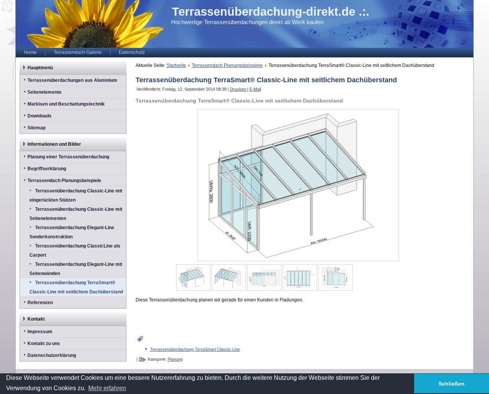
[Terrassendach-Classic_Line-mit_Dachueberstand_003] (264, 277)
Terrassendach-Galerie (78, 52)
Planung (175, 359)
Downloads (40, 116)
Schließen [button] (452, 384)
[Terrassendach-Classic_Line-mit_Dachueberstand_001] (193, 277)
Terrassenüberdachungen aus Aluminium (72, 80)
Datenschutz (132, 52)
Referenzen (40, 302)
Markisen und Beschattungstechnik (66, 104)
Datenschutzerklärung (52, 355)
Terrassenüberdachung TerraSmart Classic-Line (195, 349)
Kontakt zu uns (44, 343)
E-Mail (255, 89)
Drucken (238, 89)
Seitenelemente (45, 92)
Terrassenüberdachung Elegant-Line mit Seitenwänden (75, 269)
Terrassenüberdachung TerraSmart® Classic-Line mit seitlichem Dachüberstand (76, 287)
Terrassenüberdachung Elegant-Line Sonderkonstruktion (71, 232)
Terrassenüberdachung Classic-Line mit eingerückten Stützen (75, 195)
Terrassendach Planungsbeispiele (64, 180)
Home (30, 52)
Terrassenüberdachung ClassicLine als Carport (74, 250)
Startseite (176, 65)
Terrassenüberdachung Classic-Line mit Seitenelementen (75, 214)
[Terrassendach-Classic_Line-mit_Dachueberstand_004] (300, 277)
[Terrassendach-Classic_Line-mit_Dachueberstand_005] (335, 277)
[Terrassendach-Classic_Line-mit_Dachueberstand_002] (229, 277)
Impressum (40, 331)
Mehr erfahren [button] (107, 388)
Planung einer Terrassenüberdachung (68, 157)
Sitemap (36, 127)
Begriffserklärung (47, 168)
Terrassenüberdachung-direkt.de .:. (270, 11)
